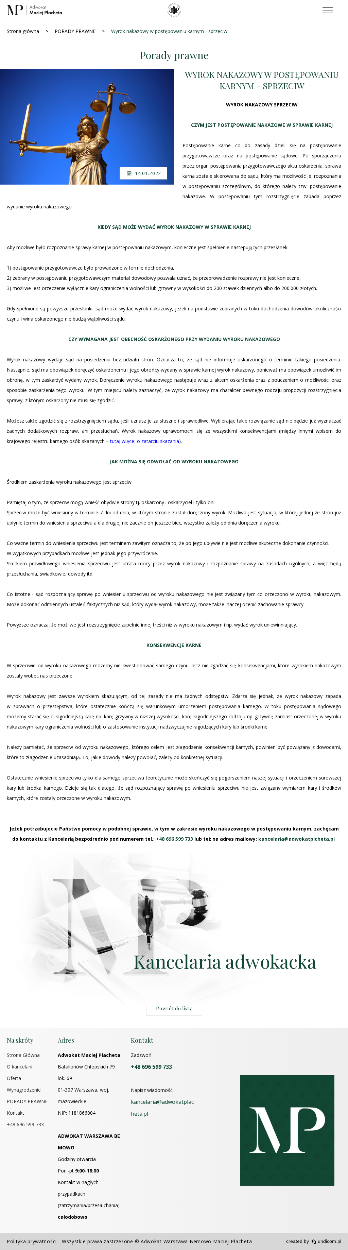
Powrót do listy (174, 1008)
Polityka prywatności (32, 1241)
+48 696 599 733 (25, 1124)
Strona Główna (23, 1055)
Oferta (14, 1078)
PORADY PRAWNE (27, 1101)
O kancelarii (19, 1066)
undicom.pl (328, 1241)
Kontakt (15, 1113)
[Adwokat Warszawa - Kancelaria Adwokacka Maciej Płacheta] (34, 10)
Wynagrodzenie (24, 1089)
